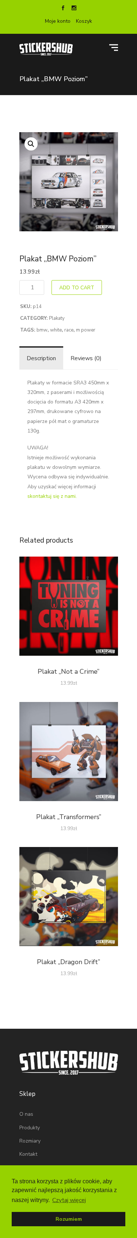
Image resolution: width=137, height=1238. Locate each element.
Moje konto (58, 21)
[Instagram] (74, 9)
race (68, 330)
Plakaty (57, 318)
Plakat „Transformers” (68, 816)
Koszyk (84, 21)
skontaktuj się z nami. (52, 496)
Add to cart (76, 287)
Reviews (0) (86, 358)
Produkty (29, 1127)
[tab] (41, 358)
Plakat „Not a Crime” (68, 671)
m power (85, 330)
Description (41, 358)
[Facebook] (63, 9)
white (56, 330)
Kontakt (28, 1154)
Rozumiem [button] (69, 1219)
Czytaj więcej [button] (69, 1200)
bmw (42, 330)
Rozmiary (30, 1140)
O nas (26, 1114)
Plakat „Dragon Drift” (68, 962)
